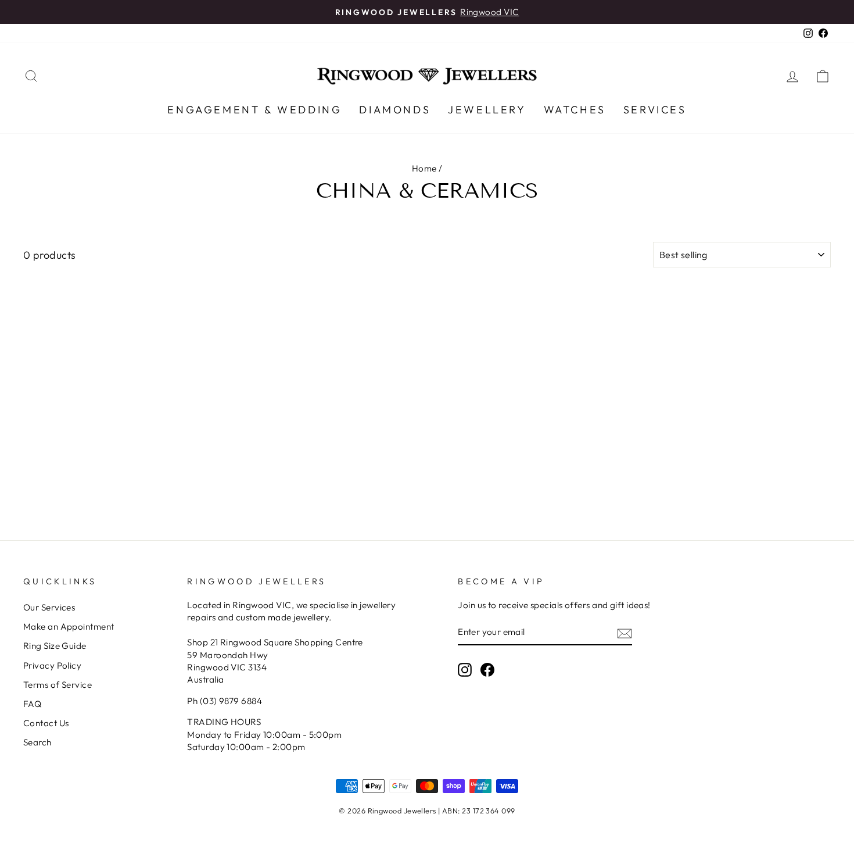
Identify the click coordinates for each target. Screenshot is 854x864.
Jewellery (487, 109)
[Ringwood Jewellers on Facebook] (487, 670)
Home (424, 168)
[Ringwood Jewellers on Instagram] (465, 670)
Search (37, 742)
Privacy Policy (52, 665)
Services (655, 109)
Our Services (49, 607)
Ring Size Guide (55, 645)
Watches (575, 109)
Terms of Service (57, 684)
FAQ (32, 703)
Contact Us (46, 723)
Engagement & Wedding (254, 109)
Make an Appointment (68, 626)
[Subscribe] (624, 633)
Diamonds (394, 109)
